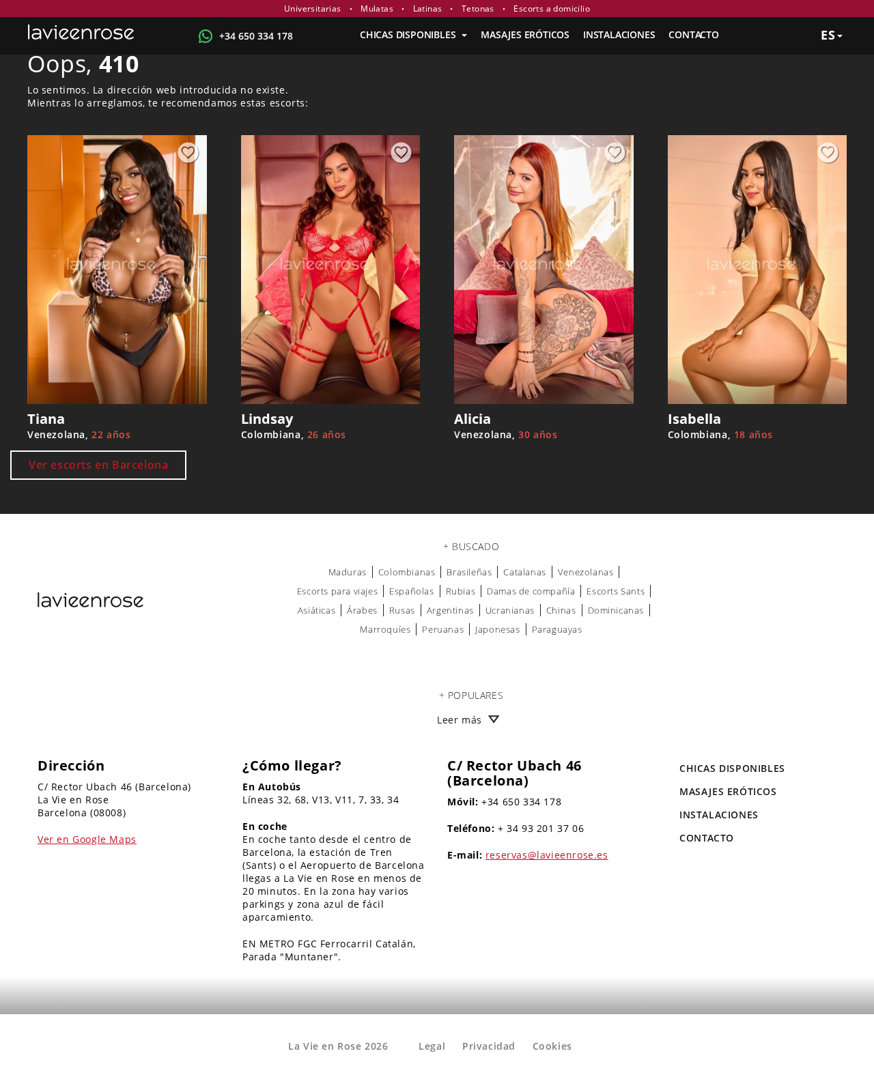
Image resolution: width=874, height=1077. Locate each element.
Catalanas (524, 572)
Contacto (693, 34)
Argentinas (450, 610)
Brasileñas (469, 572)
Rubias (461, 591)
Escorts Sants (616, 591)
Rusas (402, 610)
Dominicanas (616, 610)
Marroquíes (385, 629)
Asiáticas (316, 610)
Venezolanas (586, 572)
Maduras (347, 572)
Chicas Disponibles (409, 34)
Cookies (552, 1045)
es (828, 35)
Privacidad (489, 1045)
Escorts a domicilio (551, 8)
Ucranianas (510, 610)
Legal (432, 1045)
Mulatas (377, 8)
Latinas (427, 8)
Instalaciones (619, 34)
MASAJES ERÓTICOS (525, 34)
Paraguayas (557, 629)
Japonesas (497, 629)
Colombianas (407, 572)
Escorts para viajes (337, 591)
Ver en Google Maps (87, 839)
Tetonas (478, 8)
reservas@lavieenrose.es (546, 854)
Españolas (411, 591)
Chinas (561, 610)
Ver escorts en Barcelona (98, 464)
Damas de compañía (531, 591)
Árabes (362, 610)
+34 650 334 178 (256, 35)
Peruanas (443, 629)
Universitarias (312, 8)
